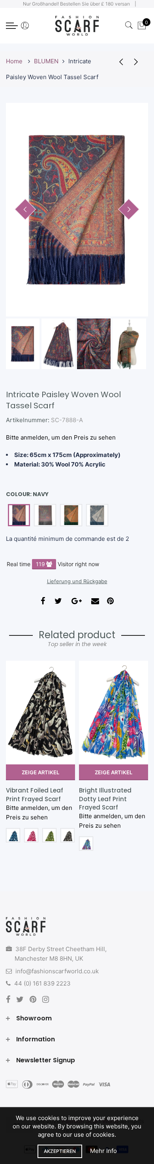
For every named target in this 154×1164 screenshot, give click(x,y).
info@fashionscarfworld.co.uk (57, 971)
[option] (77, 210)
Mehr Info (103, 1151)
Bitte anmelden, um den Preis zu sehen (61, 437)
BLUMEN (46, 61)
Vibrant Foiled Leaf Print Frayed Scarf (34, 794)
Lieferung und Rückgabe (77, 581)
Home (15, 61)
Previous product (118, 61)
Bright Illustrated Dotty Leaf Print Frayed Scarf (105, 798)
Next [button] (128, 209)
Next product (138, 61)
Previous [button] (25, 209)
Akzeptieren (60, 1151)
